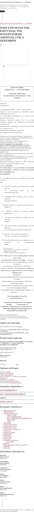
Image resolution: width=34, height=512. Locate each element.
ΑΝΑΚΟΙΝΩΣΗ (8, 412)
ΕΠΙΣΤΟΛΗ (7, 435)
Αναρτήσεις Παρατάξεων (10, 413)
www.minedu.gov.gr (15, 382)
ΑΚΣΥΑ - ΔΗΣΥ (6, 402)
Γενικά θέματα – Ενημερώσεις (11, 429)
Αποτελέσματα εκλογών (10, 424)
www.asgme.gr (9, 379)
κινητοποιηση (7, 438)
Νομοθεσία (10, 441)
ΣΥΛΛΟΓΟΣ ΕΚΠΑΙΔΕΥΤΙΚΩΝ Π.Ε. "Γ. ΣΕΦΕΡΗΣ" (15, 2)
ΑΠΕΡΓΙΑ (3, 319)
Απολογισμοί (7, 423)
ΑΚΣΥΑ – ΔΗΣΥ (12, 415)
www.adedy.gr (9, 373)
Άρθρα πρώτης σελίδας (9, 427)
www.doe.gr (7, 372)
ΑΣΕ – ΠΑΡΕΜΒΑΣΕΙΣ (14, 416)
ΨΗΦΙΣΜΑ (6, 446)
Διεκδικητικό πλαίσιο (14, 317)
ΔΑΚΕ (2, 398)
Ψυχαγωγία (6, 448)
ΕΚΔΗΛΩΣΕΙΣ (7, 434)
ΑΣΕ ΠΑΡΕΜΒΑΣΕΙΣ (8, 390)
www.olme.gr (8, 375)
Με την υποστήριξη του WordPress (16, 510)
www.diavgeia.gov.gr (13, 381)
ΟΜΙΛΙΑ (6, 443)
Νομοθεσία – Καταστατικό (10, 440)
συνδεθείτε (19, 326)
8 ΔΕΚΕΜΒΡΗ (24, 317)
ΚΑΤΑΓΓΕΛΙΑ (7, 437)
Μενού (2, 11)
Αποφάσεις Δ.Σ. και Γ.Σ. (10, 426)
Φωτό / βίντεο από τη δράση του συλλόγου (15, 445)
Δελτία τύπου (7, 430)
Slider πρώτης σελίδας (9, 410)
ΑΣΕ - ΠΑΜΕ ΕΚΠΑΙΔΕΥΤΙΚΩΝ (12, 394)
